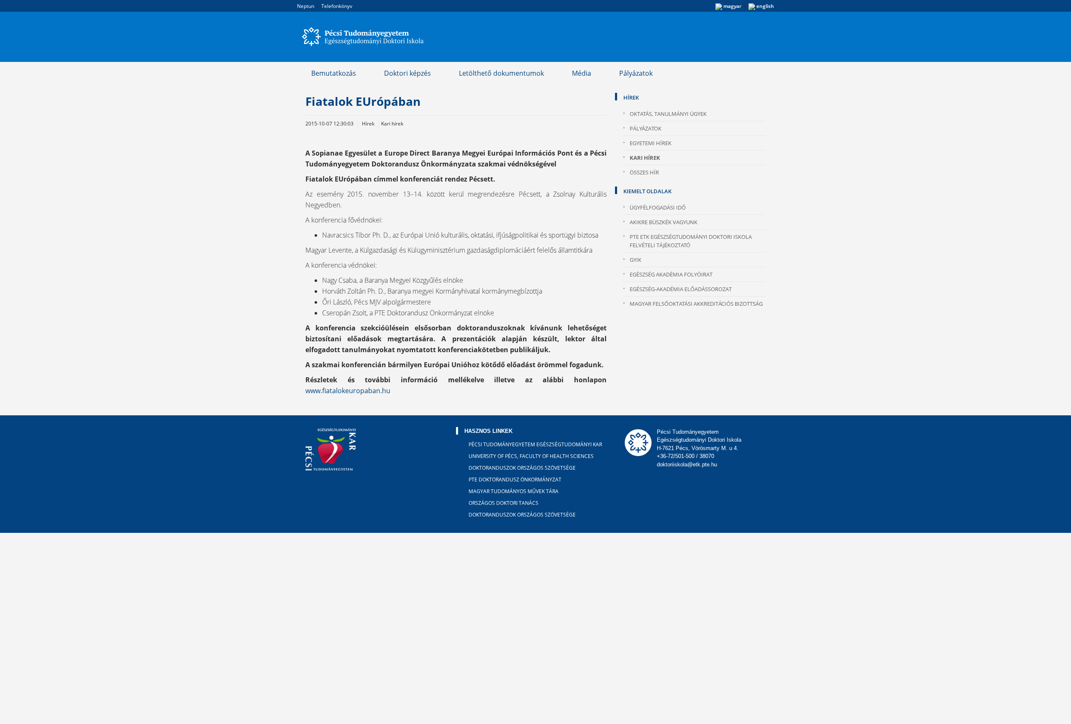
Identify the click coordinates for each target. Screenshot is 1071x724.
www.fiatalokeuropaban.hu (347, 390)
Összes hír (644, 172)
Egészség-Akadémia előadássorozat (681, 289)
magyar (731, 6)
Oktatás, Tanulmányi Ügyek (668, 114)
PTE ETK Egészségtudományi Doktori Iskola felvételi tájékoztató (691, 241)
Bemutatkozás (333, 73)
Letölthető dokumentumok (501, 73)
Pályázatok (636, 73)
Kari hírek (645, 157)
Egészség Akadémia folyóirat (671, 274)
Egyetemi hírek (650, 143)
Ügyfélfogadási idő (658, 207)
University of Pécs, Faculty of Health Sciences (531, 456)
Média (581, 73)
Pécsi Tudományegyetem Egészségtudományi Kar (535, 444)
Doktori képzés (407, 73)
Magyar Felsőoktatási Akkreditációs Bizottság (696, 303)
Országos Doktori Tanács (503, 503)
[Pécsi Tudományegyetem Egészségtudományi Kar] (364, 37)
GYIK (635, 260)
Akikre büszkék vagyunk (663, 222)
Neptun (305, 6)
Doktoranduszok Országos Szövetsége (522, 467)
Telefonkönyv (336, 6)
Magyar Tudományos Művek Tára (514, 491)
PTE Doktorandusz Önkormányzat (515, 479)
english (764, 6)
